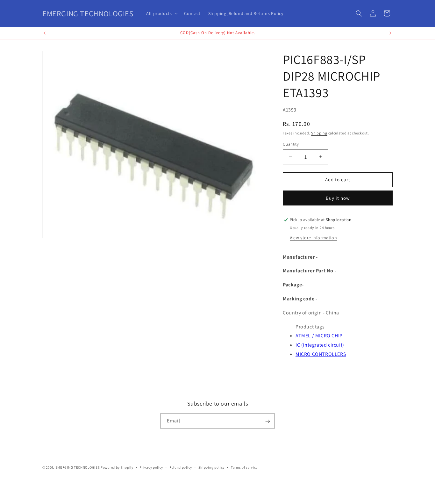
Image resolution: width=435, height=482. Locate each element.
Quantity (291, 144)
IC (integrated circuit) (320, 345)
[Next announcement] (390, 33)
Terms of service (244, 467)
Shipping (319, 133)
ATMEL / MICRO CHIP (319, 335)
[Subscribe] (267, 421)
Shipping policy (211, 467)
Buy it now (338, 198)
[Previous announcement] (45, 33)
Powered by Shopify (117, 467)
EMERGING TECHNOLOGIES (77, 467)
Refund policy (180, 467)
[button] (161, 13)
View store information (313, 238)
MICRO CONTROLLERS (321, 354)
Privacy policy (151, 467)
